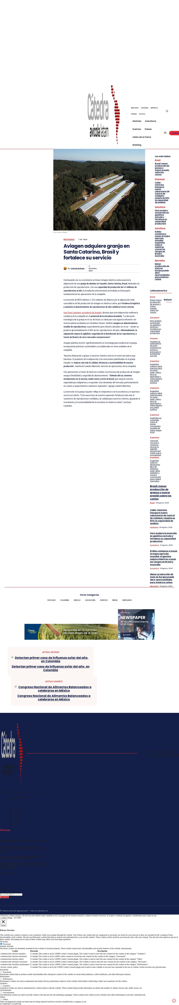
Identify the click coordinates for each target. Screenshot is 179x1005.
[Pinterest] (118, 268)
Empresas (160, 179)
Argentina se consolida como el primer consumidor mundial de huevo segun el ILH (155, 425)
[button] (167, 111)
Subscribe (4, 897)
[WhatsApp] (127, 268)
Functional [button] (4, 970)
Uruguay (154, 338)
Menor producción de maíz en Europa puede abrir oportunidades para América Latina (162, 272)
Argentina (154, 361)
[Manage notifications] (174, 1001)
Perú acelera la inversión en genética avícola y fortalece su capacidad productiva (162, 217)
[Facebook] (175, 109)
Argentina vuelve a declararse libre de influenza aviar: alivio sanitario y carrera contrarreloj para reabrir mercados (155, 470)
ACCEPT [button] (17, 918)
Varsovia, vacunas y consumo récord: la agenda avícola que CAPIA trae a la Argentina (155, 448)
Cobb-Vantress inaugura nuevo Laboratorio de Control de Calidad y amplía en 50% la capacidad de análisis (162, 192)
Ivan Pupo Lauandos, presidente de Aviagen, (83, 312)
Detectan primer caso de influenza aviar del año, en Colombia (51, 668)
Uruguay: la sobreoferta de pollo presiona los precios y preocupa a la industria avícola (155, 348)
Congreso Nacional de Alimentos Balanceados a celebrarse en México (53, 697)
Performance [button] (5, 976)
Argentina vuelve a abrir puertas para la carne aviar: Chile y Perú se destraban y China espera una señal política (156, 373)
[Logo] (104, 114)
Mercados (160, 260)
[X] (175, 112)
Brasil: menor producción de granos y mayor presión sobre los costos (162, 169)
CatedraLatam (78, 268)
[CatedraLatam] (66, 268)
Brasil (157, 160)
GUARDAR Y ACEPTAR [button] (10, 1004)
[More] (136, 268)
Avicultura (160, 207)
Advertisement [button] (5, 990)
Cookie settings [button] (6, 918)
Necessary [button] (4, 942)
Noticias (69, 240)
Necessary (7, 944)
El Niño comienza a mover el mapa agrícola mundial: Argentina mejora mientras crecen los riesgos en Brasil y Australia (162, 243)
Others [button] (2, 997)
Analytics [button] (3, 983)
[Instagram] (166, 910)
